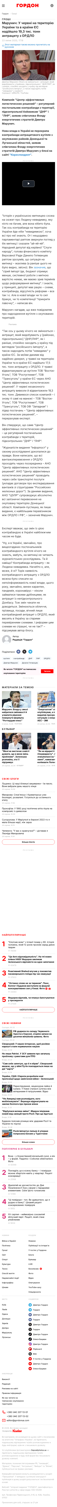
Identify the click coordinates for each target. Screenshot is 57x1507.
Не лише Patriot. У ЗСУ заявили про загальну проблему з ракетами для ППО (26, 1055)
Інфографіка (7, 1282)
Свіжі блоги (10, 778)
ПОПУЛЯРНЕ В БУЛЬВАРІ (17, 1149)
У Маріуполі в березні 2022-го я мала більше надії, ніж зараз (26, 821)
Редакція (6, 1384)
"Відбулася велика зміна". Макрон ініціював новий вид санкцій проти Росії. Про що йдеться (27, 1112)
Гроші (14, 13)
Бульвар (8, 729)
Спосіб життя (8, 1273)
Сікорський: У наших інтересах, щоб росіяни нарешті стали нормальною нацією (26, 1045)
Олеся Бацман (39, 1339)
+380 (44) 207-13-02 (17, 1416)
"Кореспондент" (20, 154)
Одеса (5, 1314)
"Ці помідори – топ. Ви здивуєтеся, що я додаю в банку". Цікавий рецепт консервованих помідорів (29, 1202)
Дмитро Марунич (11, 663)
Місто (4, 1299)
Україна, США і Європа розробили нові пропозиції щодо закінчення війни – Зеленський (28, 1077)
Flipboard (37, 1349)
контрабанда (19, 658)
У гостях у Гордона (37, 1250)
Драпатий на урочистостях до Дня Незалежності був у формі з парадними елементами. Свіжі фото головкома (28, 1188)
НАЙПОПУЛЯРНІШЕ (14, 935)
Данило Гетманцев (30, 663)
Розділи (32, 1235)
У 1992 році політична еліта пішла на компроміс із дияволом (27, 809)
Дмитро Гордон (40, 1305)
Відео (31, 1278)
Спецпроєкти (34, 1292)
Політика (18, 724)
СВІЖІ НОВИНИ (11, 1023)
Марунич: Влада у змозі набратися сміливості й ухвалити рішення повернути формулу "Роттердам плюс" (15, 715)
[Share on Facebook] (18, 652)
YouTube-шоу (34, 1287)
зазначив (39, 267)
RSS (35, 1354)
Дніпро (5, 1328)
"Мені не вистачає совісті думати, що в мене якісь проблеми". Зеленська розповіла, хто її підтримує (15, 757)
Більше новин (28, 1142)
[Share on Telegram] (30, 652)
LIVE (30, 1264)
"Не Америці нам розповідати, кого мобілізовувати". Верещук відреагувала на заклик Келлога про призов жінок (25, 1101)
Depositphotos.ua (38, 1450)
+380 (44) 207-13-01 (17, 1412)
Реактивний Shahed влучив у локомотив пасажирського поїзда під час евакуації (30, 972)
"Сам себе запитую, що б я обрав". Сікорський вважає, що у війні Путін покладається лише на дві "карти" (27, 1066)
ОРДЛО (47, 658)
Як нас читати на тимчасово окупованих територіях (13, 1401)
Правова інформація (11, 1393)
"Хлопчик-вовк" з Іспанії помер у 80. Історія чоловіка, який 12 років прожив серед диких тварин (31, 945)
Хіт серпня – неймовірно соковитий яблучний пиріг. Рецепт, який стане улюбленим (26, 1217)
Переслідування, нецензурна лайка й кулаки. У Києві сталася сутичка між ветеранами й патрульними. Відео (32, 1089)
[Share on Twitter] (24, 652)
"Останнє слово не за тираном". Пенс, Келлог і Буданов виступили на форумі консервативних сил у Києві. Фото (29, 986)
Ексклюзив (33, 1269)
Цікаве (5, 1287)
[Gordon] (27, 5)
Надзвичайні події (10, 1278)
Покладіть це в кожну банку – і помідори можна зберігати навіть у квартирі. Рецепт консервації (30, 1173)
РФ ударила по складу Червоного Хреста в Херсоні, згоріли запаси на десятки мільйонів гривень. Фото (32, 1034)
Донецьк (6, 1319)
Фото (30, 1273)
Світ (4, 1255)
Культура (6, 1264)
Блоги (31, 1255)
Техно (5, 1269)
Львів (4, 1309)
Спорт (5, 1259)
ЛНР (38, 658)
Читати (47, 671)
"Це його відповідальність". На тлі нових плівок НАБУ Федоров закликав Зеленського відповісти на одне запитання (31, 959)
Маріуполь (7, 1332)
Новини (5, 1235)
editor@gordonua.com (18, 1420)
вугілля (7, 658)
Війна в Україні (9, 1241)
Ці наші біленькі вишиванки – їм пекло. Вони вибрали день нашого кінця (27, 785)
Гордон (5, 13)
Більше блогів (28, 842)
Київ (4, 1305)
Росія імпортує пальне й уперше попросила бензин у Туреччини (30, 1132)
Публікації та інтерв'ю (38, 1245)
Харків (5, 1323)
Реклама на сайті (10, 1388)
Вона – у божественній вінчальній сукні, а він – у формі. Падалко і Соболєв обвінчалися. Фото (31, 1159)
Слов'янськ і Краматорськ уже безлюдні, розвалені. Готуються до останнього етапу (26, 797)
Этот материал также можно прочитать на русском (27, 45)
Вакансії (6, 1379)
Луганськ (6, 1337)
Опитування (34, 1282)
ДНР (30, 658)
